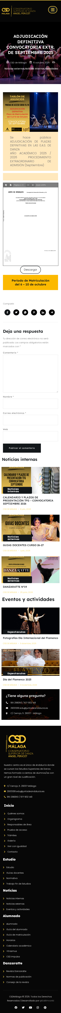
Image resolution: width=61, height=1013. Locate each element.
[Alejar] (28, 185)
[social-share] (7, 312)
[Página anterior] (6, 185)
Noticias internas (19, 459)
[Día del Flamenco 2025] (30, 662)
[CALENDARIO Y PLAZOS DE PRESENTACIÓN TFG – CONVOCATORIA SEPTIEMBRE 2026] (30, 480)
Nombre (8, 397)
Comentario (10, 353)
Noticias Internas (13, 490)
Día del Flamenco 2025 (17, 679)
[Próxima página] (10, 185)
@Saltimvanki (47, 1000)
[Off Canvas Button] (52, 9)
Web (5, 429)
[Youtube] (30, 1007)
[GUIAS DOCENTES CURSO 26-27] (30, 528)
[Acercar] (33, 185)
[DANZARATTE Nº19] (30, 569)
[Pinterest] (45, 1007)
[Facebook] (16, 1007)
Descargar (30, 269)
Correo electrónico (14, 413)
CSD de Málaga (10, 509)
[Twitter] (23, 1007)
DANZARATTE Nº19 (15, 586)
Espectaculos (16, 632)
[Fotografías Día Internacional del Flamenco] (30, 621)
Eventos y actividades (28, 599)
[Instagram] (37, 1007)
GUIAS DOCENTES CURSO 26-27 (23, 545)
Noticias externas (13, 538)
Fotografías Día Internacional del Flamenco (30, 637)
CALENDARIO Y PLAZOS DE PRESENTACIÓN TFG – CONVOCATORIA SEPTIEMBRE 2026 (28, 500)
